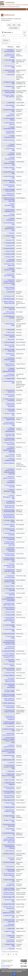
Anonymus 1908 (10, 243)
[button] (25, 46)
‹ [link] (6, 954)
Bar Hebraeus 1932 (9, 296)
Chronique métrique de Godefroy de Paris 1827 (9, 559)
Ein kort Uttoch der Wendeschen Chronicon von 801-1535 (8, 751)
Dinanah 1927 (10, 726)
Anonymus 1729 (10, 240)
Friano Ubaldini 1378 (9, 800)
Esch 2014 (11, 762)
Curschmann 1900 (9, 672)
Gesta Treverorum (9, 850)
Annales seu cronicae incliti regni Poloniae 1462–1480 (8, 199)
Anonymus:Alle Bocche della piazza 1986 (9, 276)
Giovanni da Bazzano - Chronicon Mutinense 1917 (8, 875)
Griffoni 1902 (11, 928)
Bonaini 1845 (11, 329)
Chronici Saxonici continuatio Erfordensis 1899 (8, 424)
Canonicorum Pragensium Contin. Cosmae (9, 359)
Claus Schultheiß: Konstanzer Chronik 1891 (9, 582)
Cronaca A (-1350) (9, 612)
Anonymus (11, 233)
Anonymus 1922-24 (9, 248)
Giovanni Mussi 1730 (9, 897)
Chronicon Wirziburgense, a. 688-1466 (8, 497)
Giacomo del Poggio (9, 862)
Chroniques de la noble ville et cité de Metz (9, 571)
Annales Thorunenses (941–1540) (9, 205)
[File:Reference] (2, 15)
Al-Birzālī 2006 (10, 74)
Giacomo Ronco (10, 866)
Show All (24, 32)
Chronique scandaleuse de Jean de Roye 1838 (9, 565)
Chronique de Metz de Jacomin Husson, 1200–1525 (9, 543)
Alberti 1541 (11, 102)
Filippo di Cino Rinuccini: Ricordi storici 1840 (8, 775)
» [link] (16, 954)
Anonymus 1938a (9, 251)
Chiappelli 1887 (10, 378)
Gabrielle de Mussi (9, 807)
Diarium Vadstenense (8, 703)
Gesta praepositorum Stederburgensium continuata (9, 846)
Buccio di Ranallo (9, 342)
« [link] (3, 954)
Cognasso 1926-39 (9, 586)
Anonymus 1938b (9, 254)
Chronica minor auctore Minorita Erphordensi (10, 405)
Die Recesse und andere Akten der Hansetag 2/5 (10, 717)
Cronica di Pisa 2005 (9, 651)
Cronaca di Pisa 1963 (8, 633)
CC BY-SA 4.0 (4, 966)
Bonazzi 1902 (10, 332)
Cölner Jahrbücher (9, 675)
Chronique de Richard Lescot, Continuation (10, 549)
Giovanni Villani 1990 (8, 904)
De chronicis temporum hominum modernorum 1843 (9, 680)
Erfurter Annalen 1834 (8, 759)
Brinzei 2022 (11, 339)
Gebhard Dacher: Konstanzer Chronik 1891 (9, 811)
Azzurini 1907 (10, 291)
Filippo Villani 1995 (9, 780)
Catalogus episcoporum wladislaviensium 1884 (8, 370)
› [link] (13, 954)
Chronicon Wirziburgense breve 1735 (9, 491)
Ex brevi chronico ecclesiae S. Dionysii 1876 (9, 767)
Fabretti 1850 (11, 771)
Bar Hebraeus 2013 (9, 299)
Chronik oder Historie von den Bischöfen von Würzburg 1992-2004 (8, 516)
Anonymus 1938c (10, 256)
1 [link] (8, 954)
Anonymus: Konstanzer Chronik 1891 (9, 270)
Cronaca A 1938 (10, 614)
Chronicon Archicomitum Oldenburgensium (9, 430)
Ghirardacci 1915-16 (9, 853)
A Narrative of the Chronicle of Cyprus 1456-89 (9, 56)
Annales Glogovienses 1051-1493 (9, 163)
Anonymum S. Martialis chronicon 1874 (9, 229)
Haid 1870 (11, 948)
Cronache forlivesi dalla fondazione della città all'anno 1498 (8, 642)
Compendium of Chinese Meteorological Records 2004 (8, 599)
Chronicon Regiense (9, 463)
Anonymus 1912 (10, 245)
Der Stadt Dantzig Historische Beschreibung (9, 686)
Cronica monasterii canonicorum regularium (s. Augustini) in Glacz (8, 655)
